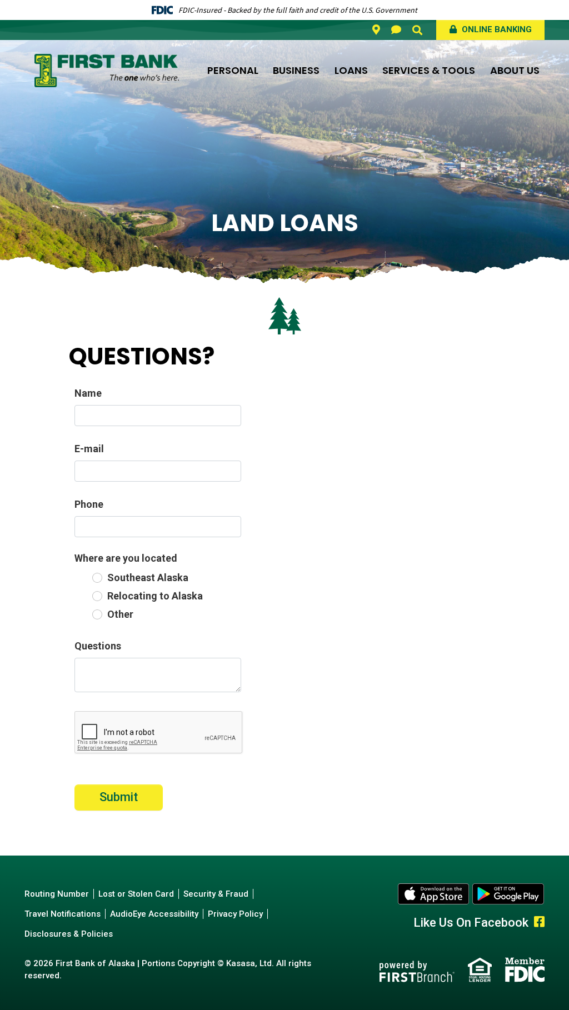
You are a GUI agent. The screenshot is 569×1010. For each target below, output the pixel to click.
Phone (88, 504)
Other (120, 614)
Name (88, 393)
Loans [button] (351, 70)
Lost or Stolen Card (136, 894)
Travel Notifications (62, 914)
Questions (97, 646)
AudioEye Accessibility (154, 914)
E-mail (89, 448)
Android (508, 893)
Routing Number (56, 894)
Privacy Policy (235, 914)
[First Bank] (106, 70)
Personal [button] (232, 70)
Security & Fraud (215, 894)
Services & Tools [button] (428, 70)
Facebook (539, 922)
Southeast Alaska (147, 577)
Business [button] (296, 70)
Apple (434, 893)
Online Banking (496, 29)
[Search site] (417, 30)
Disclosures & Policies (68, 934)
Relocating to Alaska (155, 596)
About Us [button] (515, 70)
